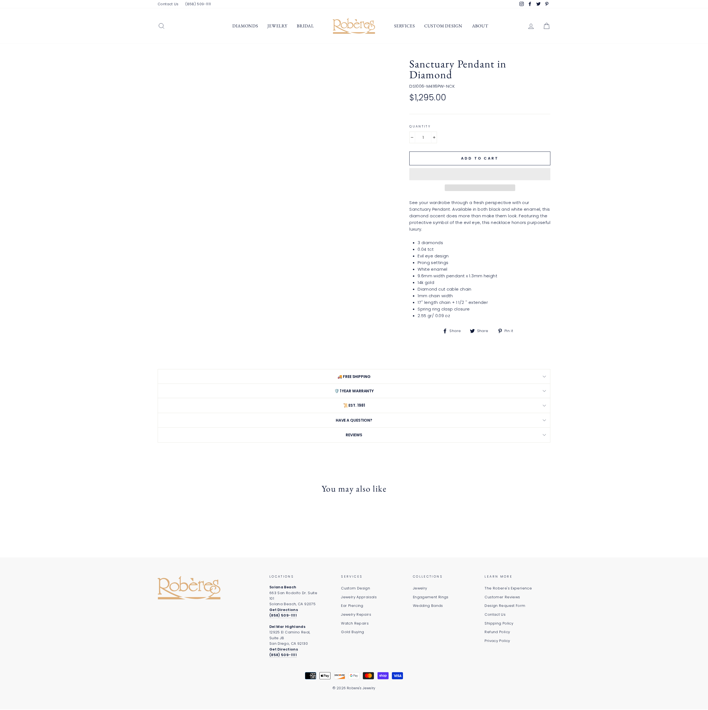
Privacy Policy (497, 640)
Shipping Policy (499, 623)
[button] (479, 174)
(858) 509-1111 (198, 4)
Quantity (420, 126)
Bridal (305, 26)
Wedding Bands (428, 605)
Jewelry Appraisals (359, 597)
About (480, 26)
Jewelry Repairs (356, 614)
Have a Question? (354, 420)
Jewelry (277, 26)
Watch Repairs (355, 623)
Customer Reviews (502, 597)
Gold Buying (352, 632)
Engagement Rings (431, 597)
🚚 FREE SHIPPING (354, 376)
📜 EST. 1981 (354, 405)
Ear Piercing (352, 605)
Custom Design (443, 26)
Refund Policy (497, 632)
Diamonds (245, 26)
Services (404, 26)
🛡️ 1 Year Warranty (354, 391)
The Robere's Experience (508, 588)
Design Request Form (505, 605)
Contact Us (168, 4)
